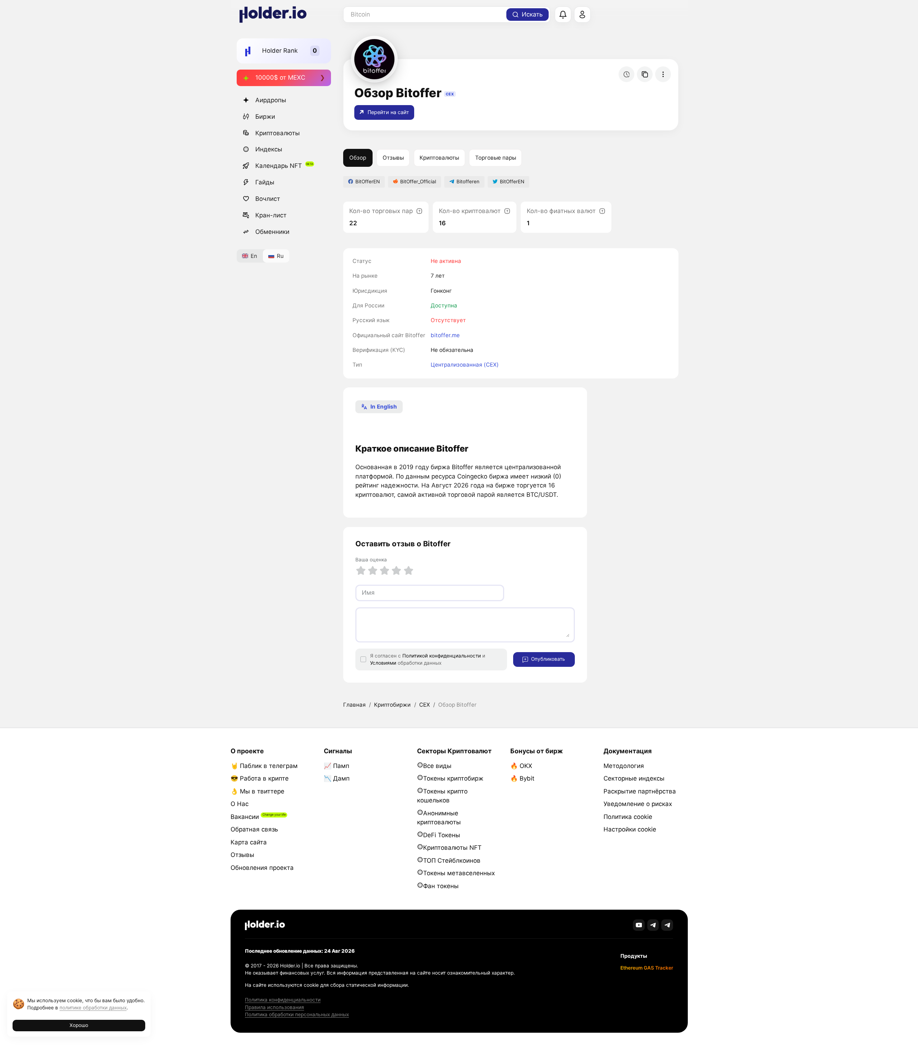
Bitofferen (467, 181)
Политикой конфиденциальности (441, 656)
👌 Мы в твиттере (257, 791)
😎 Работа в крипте (260, 778)
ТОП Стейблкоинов (452, 860)
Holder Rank (280, 50)
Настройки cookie (630, 829)
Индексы (268, 149)
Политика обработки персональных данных (297, 1014)
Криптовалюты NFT (452, 847)
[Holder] (265, 925)
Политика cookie (628, 816)
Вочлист (267, 198)
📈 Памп (336, 765)
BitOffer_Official (418, 181)
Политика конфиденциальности (283, 1000)
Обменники (272, 231)
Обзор (357, 157)
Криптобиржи (392, 704)
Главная (354, 704)
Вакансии (245, 816)
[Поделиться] (645, 74)
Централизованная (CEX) (465, 364)
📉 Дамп (337, 778)
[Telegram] (653, 925)
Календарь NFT (278, 165)
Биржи (265, 116)
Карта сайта (249, 842)
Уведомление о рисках (638, 803)
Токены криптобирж (453, 778)
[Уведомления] (563, 14)
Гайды (264, 182)
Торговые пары (495, 157)
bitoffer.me (445, 335)
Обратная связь (254, 829)
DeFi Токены (441, 835)
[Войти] (582, 14)
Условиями (383, 663)
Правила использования (274, 1007)
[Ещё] (663, 74)
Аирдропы (270, 100)
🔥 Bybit (522, 778)
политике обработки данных (93, 1007)
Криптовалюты (277, 133)
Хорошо (79, 1025)
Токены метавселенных (459, 873)
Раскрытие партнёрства (640, 791)
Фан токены (441, 886)
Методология (624, 765)
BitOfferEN (367, 181)
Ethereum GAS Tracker (646, 968)
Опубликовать (547, 659)
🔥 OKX (521, 765)
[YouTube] (639, 925)
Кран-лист (271, 215)
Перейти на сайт (387, 112)
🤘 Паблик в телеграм (264, 765)
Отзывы (393, 157)
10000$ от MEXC (280, 77)
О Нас (240, 803)
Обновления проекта (262, 867)
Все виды (437, 765)
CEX (424, 704)
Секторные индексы (634, 778)
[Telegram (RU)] (667, 925)
